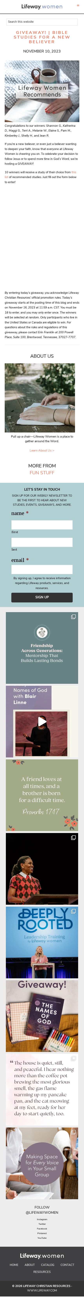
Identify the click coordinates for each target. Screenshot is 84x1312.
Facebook (42, 1229)
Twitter (42, 1224)
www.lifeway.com (42, 1290)
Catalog (47, 1265)
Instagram (42, 1219)
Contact (67, 1265)
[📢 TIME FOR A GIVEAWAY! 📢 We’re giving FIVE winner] (42, 1016)
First (15, 532)
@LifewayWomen (42, 1213)
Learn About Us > (42, 450)
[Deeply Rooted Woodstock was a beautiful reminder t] (42, 942)
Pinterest (42, 1233)
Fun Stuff (42, 473)
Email (20, 560)
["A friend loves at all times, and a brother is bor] (42, 795)
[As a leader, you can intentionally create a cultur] (42, 1163)
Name (20, 513)
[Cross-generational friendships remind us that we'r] (42, 648)
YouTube (42, 1238)
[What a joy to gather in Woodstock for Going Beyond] (42, 869)
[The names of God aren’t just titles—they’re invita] (42, 721)
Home (14, 1265)
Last (14, 549)
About (30, 1265)
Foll (39, 1207)
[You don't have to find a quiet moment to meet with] (42, 1090)
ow (46, 1207)
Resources (42, 1272)
